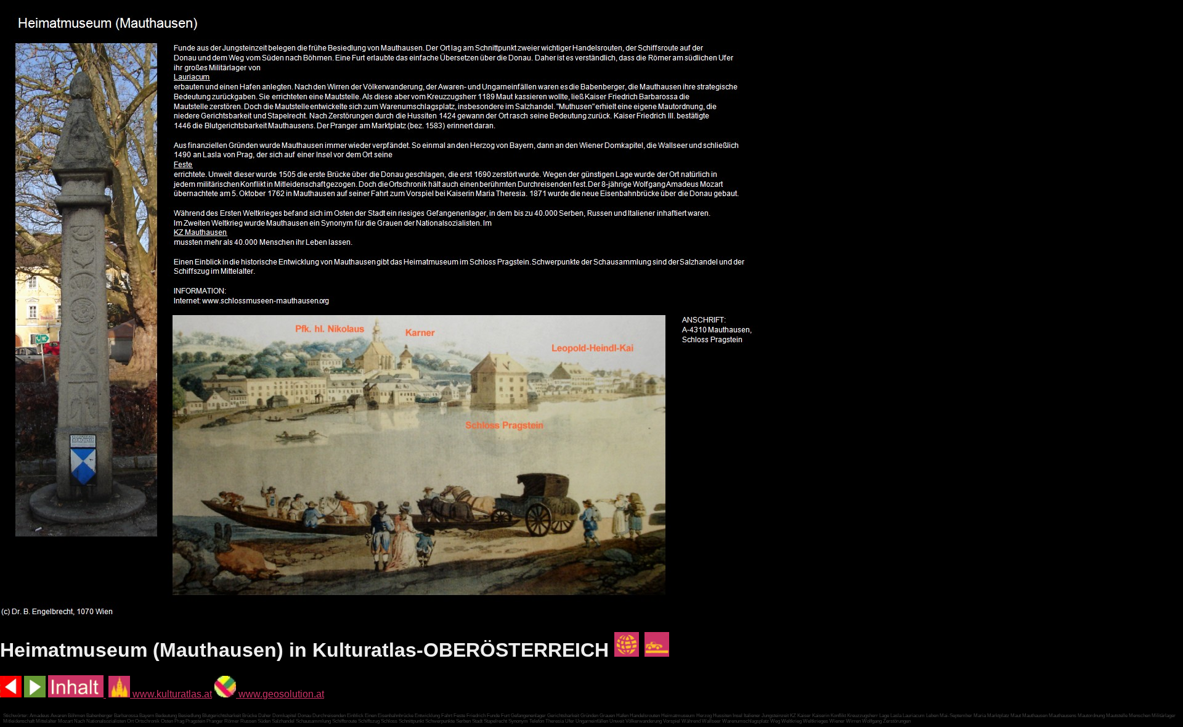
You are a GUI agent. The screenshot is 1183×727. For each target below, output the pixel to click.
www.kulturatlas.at (171, 694)
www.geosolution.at (280, 694)
